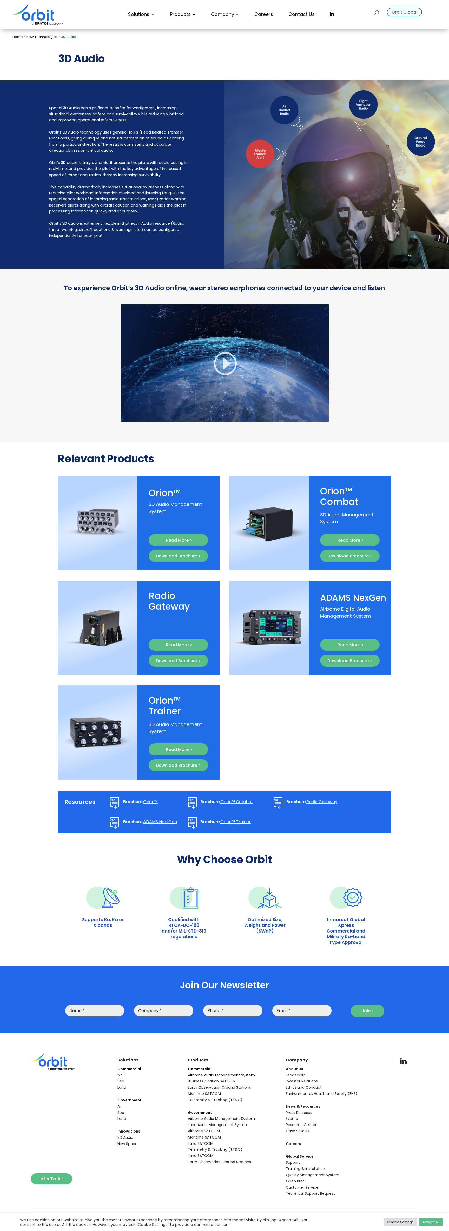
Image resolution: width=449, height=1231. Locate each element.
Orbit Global (404, 12)
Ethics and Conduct (304, 1087)
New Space (127, 1143)
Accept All (430, 1222)
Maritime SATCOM (204, 1093)
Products (180, 14)
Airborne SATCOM (204, 1131)
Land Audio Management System (218, 1124)
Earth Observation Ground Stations (219, 1087)
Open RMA (295, 1181)
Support (293, 1162)
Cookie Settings (400, 1222)
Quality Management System (313, 1174)
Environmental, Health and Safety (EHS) (322, 1093)
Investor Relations (302, 1081)
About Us (294, 1069)
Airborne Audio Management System (221, 1118)
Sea (120, 1081)
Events (292, 1118)
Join (366, 1011)
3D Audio (125, 1137)
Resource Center (301, 1124)
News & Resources (303, 1106)
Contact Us (301, 14)
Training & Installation (305, 1168)
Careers (263, 14)
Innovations (128, 1131)
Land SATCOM (200, 1143)
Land (121, 1087)
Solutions (138, 14)
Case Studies (297, 1131)
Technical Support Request (310, 1193)
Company (222, 14)
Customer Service (302, 1187)
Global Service (300, 1156)
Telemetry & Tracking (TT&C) (215, 1099)
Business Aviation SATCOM (212, 1081)
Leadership (295, 1075)
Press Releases (299, 1112)
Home (17, 36)
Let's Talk (49, 1178)
